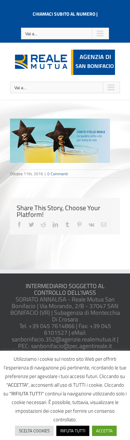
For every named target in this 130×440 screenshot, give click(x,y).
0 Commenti (57, 174)
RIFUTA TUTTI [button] (72, 430)
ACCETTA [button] (104, 430)
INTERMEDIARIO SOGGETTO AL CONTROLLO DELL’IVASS (65, 289)
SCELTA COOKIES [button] (34, 430)
